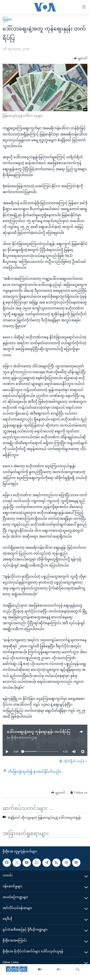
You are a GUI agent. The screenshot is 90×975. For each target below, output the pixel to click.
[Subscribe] (76, 863)
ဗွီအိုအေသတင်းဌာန (24, 737)
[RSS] (56, 863)
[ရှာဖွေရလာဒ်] (77, 969)
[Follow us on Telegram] (46, 863)
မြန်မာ (7, 19)
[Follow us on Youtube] (26, 863)
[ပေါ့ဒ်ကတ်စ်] (66, 863)
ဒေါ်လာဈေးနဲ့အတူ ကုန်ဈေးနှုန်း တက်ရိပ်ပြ (38, 732)
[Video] (39, 969)
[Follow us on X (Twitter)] (16, 863)
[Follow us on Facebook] (7, 863)
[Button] (80, 58)
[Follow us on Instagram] (36, 863)
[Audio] (58, 969)
